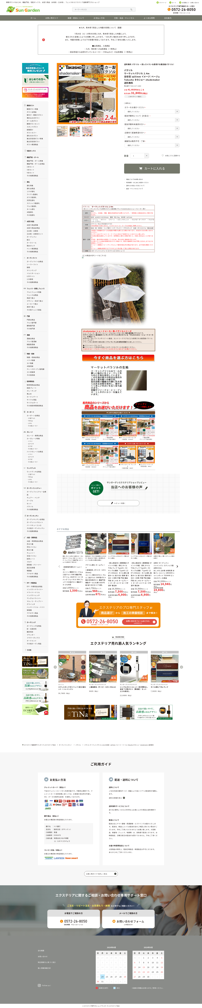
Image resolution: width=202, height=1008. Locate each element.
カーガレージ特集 (33, 438)
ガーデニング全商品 (34, 626)
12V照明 (30, 279)
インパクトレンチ (33, 595)
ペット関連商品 (32, 249)
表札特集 (30, 185)
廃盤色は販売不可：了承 (135, 141)
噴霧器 (29, 571)
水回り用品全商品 (33, 228)
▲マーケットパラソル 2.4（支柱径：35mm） (127, 438)
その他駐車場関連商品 (35, 406)
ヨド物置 (30, 363)
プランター (31, 635)
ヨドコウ (31, 444)
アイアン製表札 (32, 194)
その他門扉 (31, 328)
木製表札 (30, 212)
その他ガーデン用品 (34, 644)
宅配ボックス (31, 151)
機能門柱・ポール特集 (35, 161)
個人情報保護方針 (44, 968)
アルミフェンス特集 (34, 292)
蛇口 (28, 240)
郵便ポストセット (33, 124)
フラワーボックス (33, 638)
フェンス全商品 (32, 295)
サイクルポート (32, 403)
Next (181, 667)
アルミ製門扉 (32, 323)
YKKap (30, 421)
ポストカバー (32, 133)
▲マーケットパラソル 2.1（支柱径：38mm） (90, 466)
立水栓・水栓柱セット (35, 234)
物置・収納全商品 (33, 357)
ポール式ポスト (32, 121)
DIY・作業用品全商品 (34, 586)
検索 (131, 9)
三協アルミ (31, 418)
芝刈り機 (30, 544)
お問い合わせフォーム (130, 921)
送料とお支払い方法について (135, 185)
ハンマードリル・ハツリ (36, 607)
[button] (59, 566)
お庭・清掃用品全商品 (35, 541)
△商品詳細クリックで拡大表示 (109, 438)
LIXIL (30, 423)
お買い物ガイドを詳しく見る (96, 874)
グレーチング (32, 391)
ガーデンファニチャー (65, 745)
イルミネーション (33, 273)
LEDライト (31, 276)
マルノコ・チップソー (35, 601)
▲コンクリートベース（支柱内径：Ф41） (146, 465)
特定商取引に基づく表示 (47, 962)
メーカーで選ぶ (32, 304)
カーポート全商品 (33, 415)
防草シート (31, 559)
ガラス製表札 (32, 197)
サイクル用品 (32, 400)
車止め (29, 394)
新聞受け (30, 130)
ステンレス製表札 (33, 203)
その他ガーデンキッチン (36, 528)
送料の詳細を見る (115, 798)
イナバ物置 (31, 360)
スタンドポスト (32, 127)
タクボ (30, 446)
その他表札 (31, 215)
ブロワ (29, 562)
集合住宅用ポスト (33, 141)
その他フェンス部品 (34, 310)
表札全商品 (31, 188)
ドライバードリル (33, 592)
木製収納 (30, 366)
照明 (28, 267)
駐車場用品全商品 (33, 385)
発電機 (29, 610)
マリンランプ (32, 270)
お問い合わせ (43, 956)
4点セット (30, 173)
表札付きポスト (32, 136)
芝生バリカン (32, 547)
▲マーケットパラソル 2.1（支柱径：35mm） (90, 438)
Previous (55, 667)
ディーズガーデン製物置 (35, 369)
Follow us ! (46, 985)
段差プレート (32, 388)
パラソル (30, 506)
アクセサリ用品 (32, 573)
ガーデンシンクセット (35, 522)
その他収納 (31, 375)
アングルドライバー (34, 598)
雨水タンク (31, 246)
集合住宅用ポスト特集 (35, 138)
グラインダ (31, 604)
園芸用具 (30, 632)
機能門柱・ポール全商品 (36, 164)
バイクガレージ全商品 (35, 452)
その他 (29, 650)
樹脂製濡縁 (31, 344)
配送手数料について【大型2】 (138, 115)
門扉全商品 (31, 320)
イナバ (30, 441)
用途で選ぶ (31, 298)
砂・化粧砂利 (32, 629)
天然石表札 (31, 200)
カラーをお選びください (135, 107)
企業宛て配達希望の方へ (135, 132)
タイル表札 (31, 209)
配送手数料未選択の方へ (135, 124)
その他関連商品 (32, 176)
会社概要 (41, 950)
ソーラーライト (32, 264)
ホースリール (31, 243)
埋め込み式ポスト (33, 118)
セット (29, 503)
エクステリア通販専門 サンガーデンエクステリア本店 (40, 745)
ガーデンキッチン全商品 (36, 519)
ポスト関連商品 (32, 144)
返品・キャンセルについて (134, 188)
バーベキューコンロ (34, 525)
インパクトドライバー (35, 589)
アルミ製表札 (32, 206)
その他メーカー (33, 426)
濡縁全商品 (31, 338)
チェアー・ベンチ (33, 498)
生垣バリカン (32, 556)
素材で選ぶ (31, 307)
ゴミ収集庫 (31, 372)
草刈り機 (30, 550)
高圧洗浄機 (31, 568)
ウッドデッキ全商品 (34, 472)
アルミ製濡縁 (32, 341)
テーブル (30, 500)
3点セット (30, 170)
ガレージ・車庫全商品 (35, 435)
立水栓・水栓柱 (32, 231)
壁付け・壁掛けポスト (35, 115)
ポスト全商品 (32, 112)
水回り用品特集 (32, 225)
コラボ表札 (31, 191)
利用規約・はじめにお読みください (137, 182)
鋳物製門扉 (31, 326)
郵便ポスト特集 (32, 109)
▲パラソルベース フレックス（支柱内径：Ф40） (127, 466)
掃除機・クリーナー (34, 565)
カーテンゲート (32, 397)
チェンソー (31, 553)
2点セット (30, 167)
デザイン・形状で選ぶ (35, 301)
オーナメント (32, 641)
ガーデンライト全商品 (35, 261)
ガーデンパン (32, 237)
